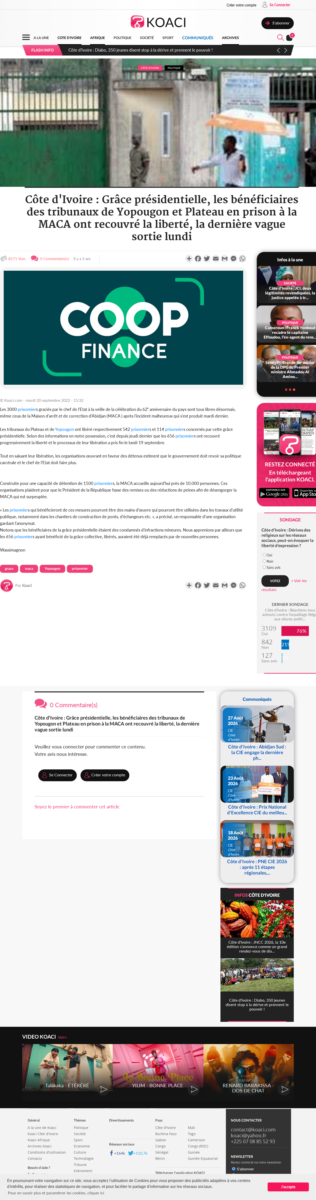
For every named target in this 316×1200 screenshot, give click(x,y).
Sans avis (273, 567)
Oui (269, 555)
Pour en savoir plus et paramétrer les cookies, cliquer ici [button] (56, 1192)
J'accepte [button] (288, 1187)
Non (270, 561)
